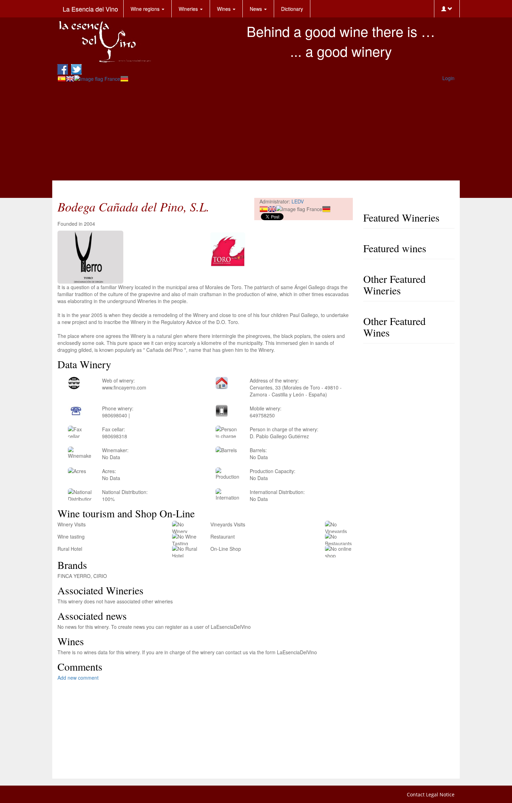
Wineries (189, 8)
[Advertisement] (256, 131)
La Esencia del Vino (90, 8)
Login (448, 78)
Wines (224, 8)
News (256, 8)
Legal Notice (440, 794)
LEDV (298, 201)
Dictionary (292, 8)
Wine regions (146, 8)
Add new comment (78, 677)
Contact (416, 794)
